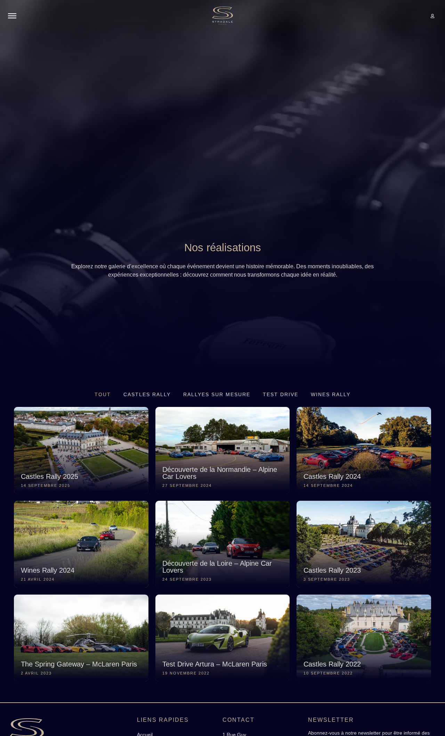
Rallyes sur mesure (216, 394)
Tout (103, 394)
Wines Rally (330, 394)
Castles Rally (147, 394)
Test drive (280, 394)
